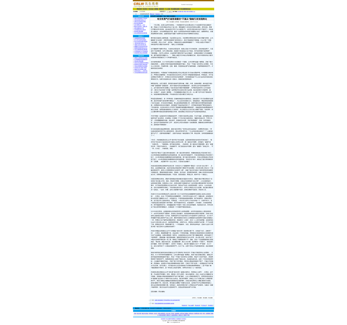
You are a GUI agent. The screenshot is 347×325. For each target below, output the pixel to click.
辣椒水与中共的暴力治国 (140, 69)
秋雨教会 (191, 11)
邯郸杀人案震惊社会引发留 (140, 58)
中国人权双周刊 (161, 313)
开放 (135, 313)
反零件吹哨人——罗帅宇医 (140, 71)
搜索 (169, 12)
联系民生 (173, 318)
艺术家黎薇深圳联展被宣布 (140, 59)
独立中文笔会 (145, 313)
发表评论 (184, 305)
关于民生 (183, 318)
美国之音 (180, 315)
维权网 (185, 315)
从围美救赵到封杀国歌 (139, 38)
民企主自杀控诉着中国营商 (140, 41)
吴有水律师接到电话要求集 (140, 33)
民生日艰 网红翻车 (138, 23)
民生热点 (158, 14)
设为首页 (163, 318)
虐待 (188, 11)
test (194, 11)
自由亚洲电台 (174, 315)
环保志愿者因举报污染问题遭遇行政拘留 (164, 303)
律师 (180, 11)
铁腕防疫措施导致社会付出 (140, 48)
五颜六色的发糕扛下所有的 (140, 18)
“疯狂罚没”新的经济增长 (140, 21)
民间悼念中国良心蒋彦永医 (140, 64)
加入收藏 (191, 305)
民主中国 (139, 313)
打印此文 (204, 305)
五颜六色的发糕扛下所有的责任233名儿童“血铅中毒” (167, 300)
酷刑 (185, 11)
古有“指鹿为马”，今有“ (139, 24)
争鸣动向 (151, 313)
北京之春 (168, 313)
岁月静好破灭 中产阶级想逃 (141, 51)
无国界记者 (197, 313)
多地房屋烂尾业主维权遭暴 (140, 52)
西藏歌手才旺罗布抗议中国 (140, 46)
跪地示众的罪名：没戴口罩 (140, 26)
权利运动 (191, 313)
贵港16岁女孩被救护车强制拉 (141, 62)
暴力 (183, 11)
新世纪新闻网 (162, 315)
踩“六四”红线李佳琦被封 (140, 39)
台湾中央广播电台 (184, 313)
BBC (204, 313)
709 (178, 11)
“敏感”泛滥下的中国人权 (140, 44)
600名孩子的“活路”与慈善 (140, 67)
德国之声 (168, 315)
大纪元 (155, 313)
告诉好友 (197, 305)
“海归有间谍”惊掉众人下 (140, 20)
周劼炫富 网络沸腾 (138, 31)
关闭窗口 (210, 305)
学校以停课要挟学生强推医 (140, 66)
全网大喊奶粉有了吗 (139, 28)
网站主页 (152, 14)
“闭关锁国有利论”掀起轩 (140, 29)
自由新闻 (177, 313)
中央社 (172, 313)
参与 (201, 313)
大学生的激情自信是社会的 (140, 72)
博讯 (188, 315)
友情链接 (178, 318)
